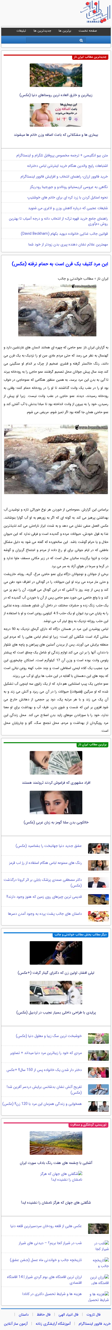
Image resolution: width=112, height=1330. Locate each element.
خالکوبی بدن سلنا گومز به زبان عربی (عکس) (56, 822)
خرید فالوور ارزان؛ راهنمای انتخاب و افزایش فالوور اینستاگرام (64, 176)
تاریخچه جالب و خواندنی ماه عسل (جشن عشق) (46, 1260)
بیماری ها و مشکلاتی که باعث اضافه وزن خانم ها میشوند (56, 135)
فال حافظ (44, 1314)
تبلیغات (21, 30)
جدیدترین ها (42, 30)
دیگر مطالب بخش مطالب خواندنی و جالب (80, 935)
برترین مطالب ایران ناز (92, 744)
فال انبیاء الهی (68, 1314)
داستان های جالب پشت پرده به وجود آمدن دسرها (45, 914)
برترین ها (65, 30)
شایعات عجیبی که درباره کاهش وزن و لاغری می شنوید (68, 208)
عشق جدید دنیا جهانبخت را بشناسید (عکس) (49, 846)
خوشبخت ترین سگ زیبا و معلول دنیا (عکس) (49, 1036)
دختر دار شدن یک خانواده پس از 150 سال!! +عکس (44, 1070)
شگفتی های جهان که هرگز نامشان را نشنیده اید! (56, 1202)
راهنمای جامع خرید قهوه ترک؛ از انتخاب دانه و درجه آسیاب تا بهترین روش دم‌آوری (58, 221)
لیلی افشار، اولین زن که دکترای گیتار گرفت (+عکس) (56, 973)
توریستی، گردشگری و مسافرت (88, 1125)
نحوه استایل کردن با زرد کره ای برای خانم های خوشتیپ (67, 197)
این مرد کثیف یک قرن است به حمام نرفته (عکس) (60, 264)
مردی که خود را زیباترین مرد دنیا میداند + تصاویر (46, 1053)
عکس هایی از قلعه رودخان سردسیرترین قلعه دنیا (46, 1226)
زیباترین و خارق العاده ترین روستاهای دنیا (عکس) (56, 95)
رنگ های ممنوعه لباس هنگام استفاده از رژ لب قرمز (45, 863)
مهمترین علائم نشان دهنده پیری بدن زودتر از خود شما (68, 244)
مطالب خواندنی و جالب (75, 279)
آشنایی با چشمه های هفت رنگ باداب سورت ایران (56, 1163)
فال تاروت (93, 1314)
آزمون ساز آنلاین (16, 1324)
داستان (24, 1314)
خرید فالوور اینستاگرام (95, 1324)
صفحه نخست (88, 30)
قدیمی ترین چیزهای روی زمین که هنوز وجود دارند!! (44, 897)
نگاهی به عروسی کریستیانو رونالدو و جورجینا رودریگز (69, 187)
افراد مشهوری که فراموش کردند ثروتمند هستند (56, 783)
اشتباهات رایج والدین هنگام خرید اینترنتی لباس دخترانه (67, 166)
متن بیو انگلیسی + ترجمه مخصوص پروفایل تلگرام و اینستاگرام (62, 155)
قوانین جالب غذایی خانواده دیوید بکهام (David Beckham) (64, 234)
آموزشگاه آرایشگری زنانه (53, 1324)
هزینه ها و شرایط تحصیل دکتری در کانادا (52, 1294)
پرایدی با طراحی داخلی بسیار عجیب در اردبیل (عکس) (56, 1012)
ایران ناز (102, 279)
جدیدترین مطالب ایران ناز (90, 57)
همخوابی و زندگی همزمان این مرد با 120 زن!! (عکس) (42, 1104)
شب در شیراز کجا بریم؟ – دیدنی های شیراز (50, 1243)
